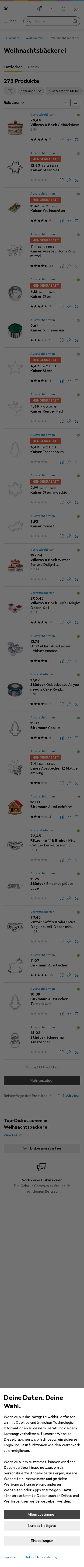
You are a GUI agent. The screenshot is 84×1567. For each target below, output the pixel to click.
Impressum (11, 1557)
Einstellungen (42, 1540)
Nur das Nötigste (42, 1525)
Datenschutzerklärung (41, 1557)
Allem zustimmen (42, 1514)
